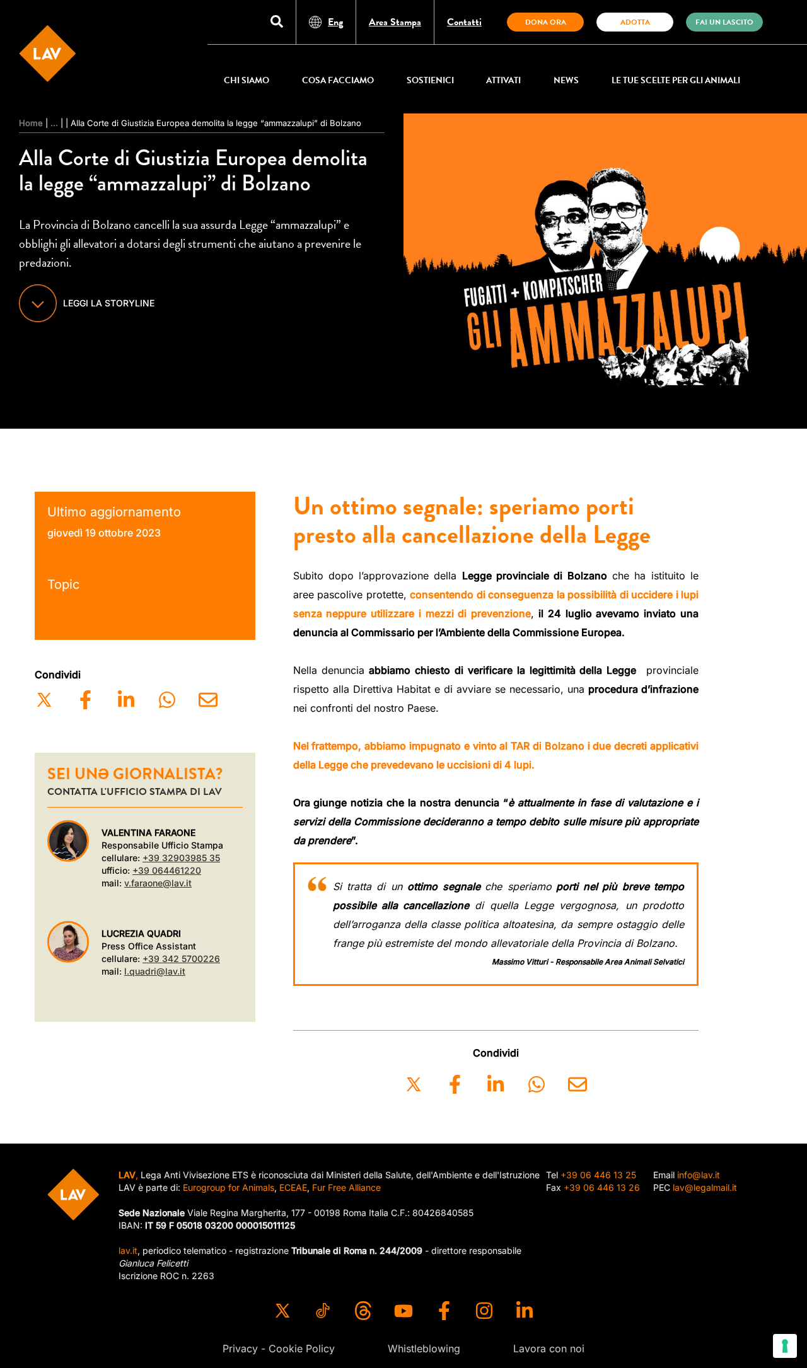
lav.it (128, 1250)
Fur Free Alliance (346, 1187)
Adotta (635, 22)
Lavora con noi (548, 1348)
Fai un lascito (724, 22)
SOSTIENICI (430, 80)
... (54, 123)
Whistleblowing (424, 1348)
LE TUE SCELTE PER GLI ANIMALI (676, 80)
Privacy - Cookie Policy (279, 1348)
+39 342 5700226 (181, 958)
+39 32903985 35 (181, 857)
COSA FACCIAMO (338, 80)
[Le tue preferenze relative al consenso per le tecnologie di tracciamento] (785, 1346)
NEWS (566, 80)
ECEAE (293, 1187)
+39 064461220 (166, 870)
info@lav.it (698, 1174)
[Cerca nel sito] (276, 22)
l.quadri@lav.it (154, 971)
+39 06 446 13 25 (598, 1174)
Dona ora (545, 22)
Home (31, 123)
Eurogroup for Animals (228, 1187)
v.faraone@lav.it (158, 883)
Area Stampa (395, 22)
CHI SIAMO (246, 80)
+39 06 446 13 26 (602, 1187)
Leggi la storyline (108, 303)
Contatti (464, 22)
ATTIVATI (503, 80)
